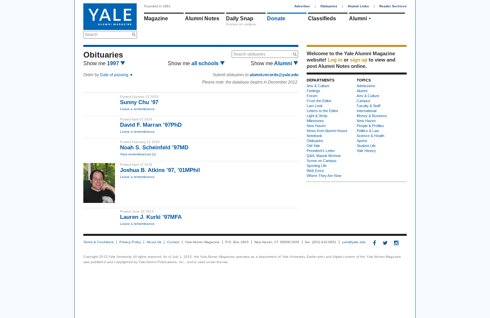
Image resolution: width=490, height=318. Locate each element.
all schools (205, 63)
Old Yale (313, 146)
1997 (113, 63)
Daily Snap (239, 18)
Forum (312, 96)
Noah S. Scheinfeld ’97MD (154, 147)
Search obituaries (249, 54)
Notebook (314, 136)
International (366, 111)
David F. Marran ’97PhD (151, 125)
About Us (154, 242)
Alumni (358, 18)
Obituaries (328, 6)
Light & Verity (317, 116)
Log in (335, 60)
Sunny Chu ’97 (139, 102)
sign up (358, 60)
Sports (362, 141)
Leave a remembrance (137, 109)
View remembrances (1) (138, 154)
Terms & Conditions (98, 242)
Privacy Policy (130, 242)
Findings (313, 91)
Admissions (366, 86)
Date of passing (114, 75)
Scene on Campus (322, 161)
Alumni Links (358, 6)
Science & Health (370, 136)
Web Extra (315, 171)
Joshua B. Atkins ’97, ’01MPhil (160, 170)
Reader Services (393, 6)
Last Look (315, 106)
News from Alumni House (327, 131)
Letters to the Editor (322, 111)
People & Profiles (370, 126)
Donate (276, 18)
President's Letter (321, 151)
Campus (363, 101)
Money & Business (372, 116)
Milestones (315, 121)
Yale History (366, 151)
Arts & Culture (318, 86)
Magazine (156, 18)
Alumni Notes (202, 18)
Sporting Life (317, 166)
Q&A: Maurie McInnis (324, 156)
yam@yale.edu (354, 242)
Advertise (302, 6)
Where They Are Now (324, 176)
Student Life (366, 146)
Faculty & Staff (368, 106)
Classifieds (322, 18)
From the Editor (319, 101)
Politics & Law (368, 131)
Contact (173, 242)
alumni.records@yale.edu (274, 75)
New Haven (316, 126)
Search (91, 34)
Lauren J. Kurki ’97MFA (151, 217)
